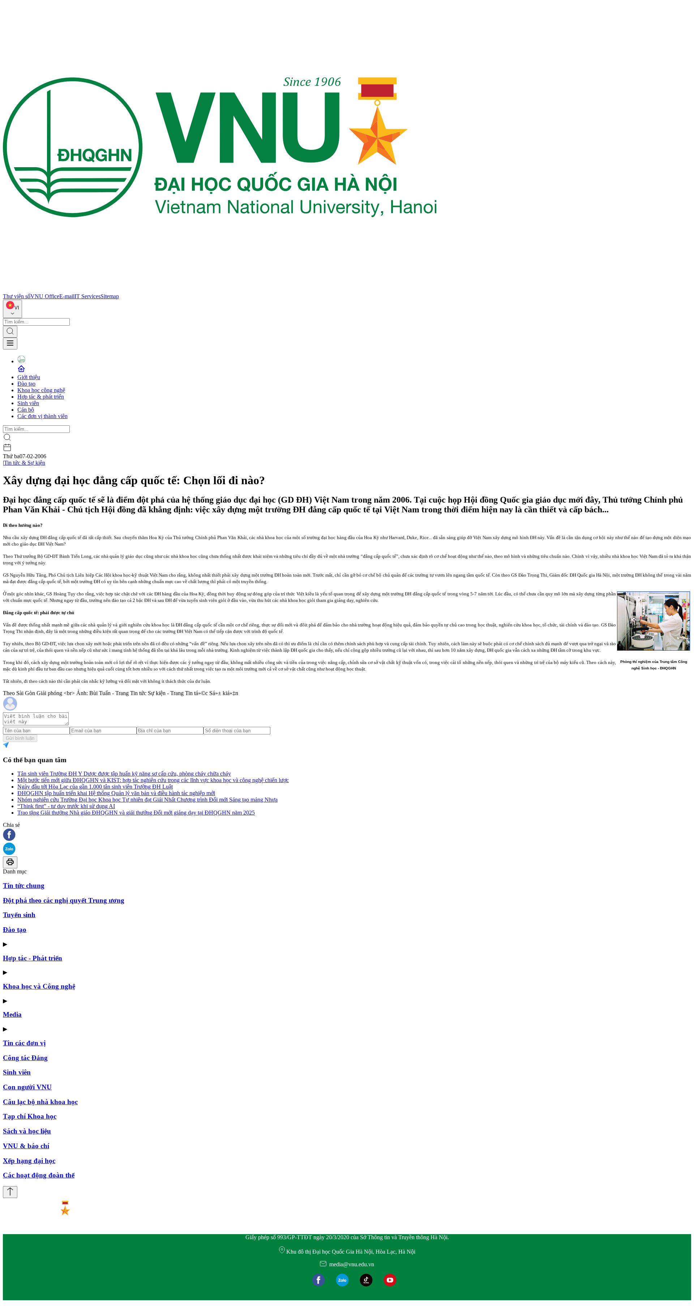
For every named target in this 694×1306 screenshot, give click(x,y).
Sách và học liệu (27, 1131)
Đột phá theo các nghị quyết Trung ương (63, 900)
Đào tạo (26, 384)
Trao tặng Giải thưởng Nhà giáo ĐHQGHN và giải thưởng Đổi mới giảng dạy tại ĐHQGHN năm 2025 (136, 813)
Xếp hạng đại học (29, 1160)
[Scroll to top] (10, 1192)
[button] (347, 835)
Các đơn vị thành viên (42, 416)
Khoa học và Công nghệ (39, 986)
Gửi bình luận (20, 738)
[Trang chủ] (220, 290)
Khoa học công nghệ (41, 390)
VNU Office (44, 296)
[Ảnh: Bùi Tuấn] (653, 621)
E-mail (66, 296)
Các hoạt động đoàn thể (38, 1175)
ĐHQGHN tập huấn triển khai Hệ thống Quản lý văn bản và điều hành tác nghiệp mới (116, 793)
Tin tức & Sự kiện (24, 463)
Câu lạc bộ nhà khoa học (40, 1102)
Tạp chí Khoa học (29, 1116)
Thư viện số (16, 296)
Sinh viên (28, 403)
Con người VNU (27, 1087)
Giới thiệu (28, 377)
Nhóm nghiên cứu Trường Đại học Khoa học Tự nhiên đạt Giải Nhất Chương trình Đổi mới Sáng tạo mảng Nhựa (147, 800)
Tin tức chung (23, 885)
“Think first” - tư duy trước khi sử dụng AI (66, 806)
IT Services (87, 296)
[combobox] (12, 309)
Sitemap (109, 296)
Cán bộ (25, 410)
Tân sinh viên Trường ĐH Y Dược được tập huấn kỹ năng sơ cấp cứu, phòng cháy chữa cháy (124, 774)
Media (12, 1014)
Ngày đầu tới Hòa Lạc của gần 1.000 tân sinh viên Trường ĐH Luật (95, 787)
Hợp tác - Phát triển (32, 958)
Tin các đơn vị (24, 1043)
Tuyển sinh (19, 915)
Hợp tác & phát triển (40, 397)
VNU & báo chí (26, 1146)
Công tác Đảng (25, 1058)
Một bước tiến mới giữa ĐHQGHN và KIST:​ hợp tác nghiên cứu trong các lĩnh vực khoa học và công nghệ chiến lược (153, 780)
